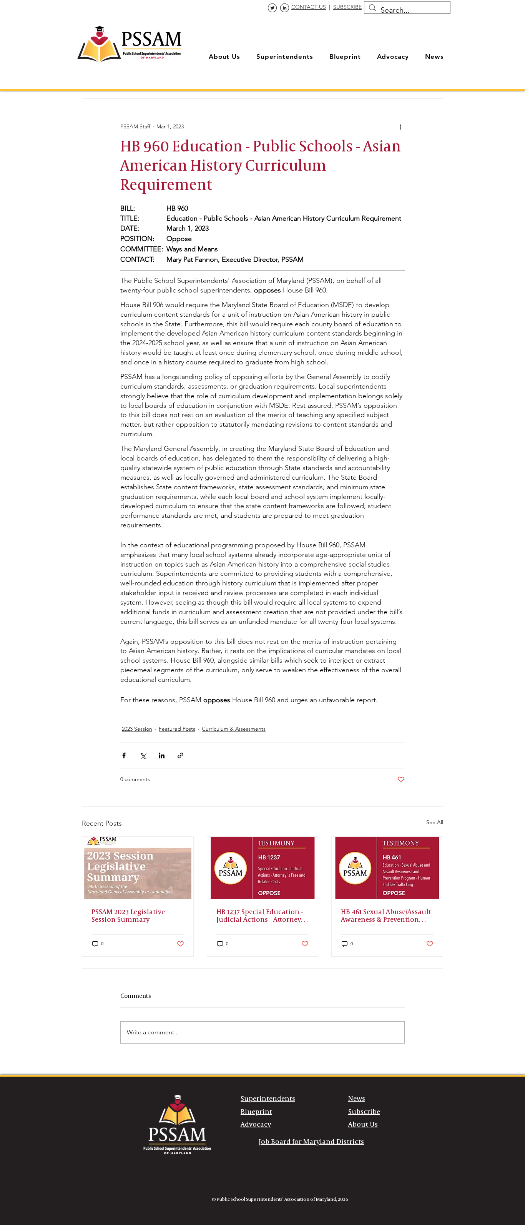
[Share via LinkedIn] (161, 755)
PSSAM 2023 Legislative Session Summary (128, 916)
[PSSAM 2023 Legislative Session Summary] (137, 868)
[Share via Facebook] (124, 755)
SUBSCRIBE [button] (347, 6)
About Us (363, 1124)
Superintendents (268, 1098)
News (356, 1098)
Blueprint (256, 1112)
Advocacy (256, 1124)
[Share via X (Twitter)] (142, 755)
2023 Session (137, 728)
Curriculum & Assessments (234, 728)
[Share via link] (180, 755)
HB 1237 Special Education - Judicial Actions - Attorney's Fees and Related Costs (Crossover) (261, 916)
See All (434, 822)
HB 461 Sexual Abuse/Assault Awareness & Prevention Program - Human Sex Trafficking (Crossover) (386, 916)
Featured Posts (177, 728)
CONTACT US (308, 6)
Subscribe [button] (364, 1112)
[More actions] (400, 126)
